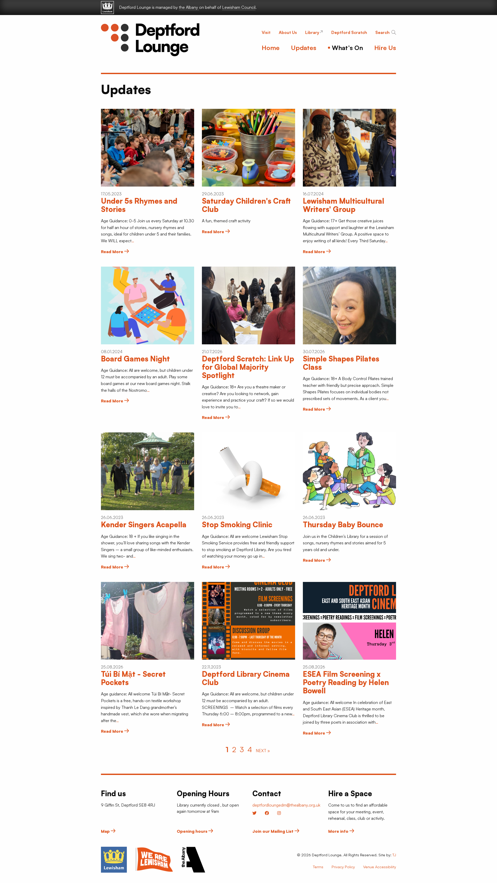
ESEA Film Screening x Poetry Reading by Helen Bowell (346, 682)
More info (338, 831)
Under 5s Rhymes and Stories (139, 205)
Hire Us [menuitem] (385, 48)
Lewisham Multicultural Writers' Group (343, 205)
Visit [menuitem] (266, 32)
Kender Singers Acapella (143, 524)
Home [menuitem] (271, 48)
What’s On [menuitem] (347, 48)
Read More (112, 251)
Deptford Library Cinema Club (246, 678)
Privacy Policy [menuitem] (343, 866)
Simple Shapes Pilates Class (341, 363)
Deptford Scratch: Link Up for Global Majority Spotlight (248, 367)
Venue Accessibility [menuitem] (379, 866)
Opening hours (192, 831)
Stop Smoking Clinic (237, 524)
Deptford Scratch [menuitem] (349, 32)
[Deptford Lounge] (150, 39)
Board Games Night (135, 358)
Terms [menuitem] (318, 866)
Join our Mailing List (273, 831)
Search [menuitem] (382, 32)
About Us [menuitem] (288, 32)
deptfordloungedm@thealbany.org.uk (286, 805)
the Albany (189, 7)
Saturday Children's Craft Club (246, 205)
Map (106, 831)
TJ (394, 854)
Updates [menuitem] (303, 48)
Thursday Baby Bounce (343, 524)
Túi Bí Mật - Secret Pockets (133, 678)
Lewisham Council (238, 7)
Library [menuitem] (312, 32)
